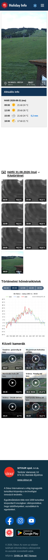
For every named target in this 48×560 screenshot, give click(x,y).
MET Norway (30, 556)
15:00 (31, 288)
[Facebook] (9, 521)
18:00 (39, 288)
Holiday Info (11, 3)
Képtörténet (15, 175)
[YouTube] (31, 521)
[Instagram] (20, 521)
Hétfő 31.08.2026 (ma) (22, 172)
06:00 (6, 288)
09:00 (14, 288)
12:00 (23, 288)
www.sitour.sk (24, 480)
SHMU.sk (18, 556)
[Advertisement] (24, 147)
